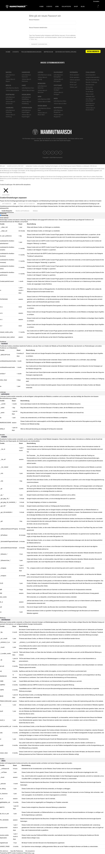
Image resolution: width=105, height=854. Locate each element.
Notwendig (4, 215)
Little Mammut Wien (60, 101)
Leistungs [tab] (3, 392)
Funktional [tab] (3, 341)
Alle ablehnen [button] (17, 184)
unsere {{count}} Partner (15, 166)
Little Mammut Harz (28, 88)
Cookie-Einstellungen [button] (6, 184)
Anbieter (35, 211)
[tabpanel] (52, 279)
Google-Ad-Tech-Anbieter (26, 203)
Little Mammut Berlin (12, 88)
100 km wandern (75, 80)
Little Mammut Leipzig (44, 75)
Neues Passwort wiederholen (38, 27)
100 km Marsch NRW (44, 101)
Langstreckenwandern (93, 77)
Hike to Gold (89, 94)
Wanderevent (90, 85)
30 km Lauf (73, 82)
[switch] (0, 343)
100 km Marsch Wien (60, 103)
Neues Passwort (34, 20)
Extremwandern (91, 75)
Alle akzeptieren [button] (26, 184)
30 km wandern (74, 75)
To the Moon (89, 91)
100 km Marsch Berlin (12, 90)
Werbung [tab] (2, 618)
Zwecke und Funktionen (22, 211)
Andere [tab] (2, 759)
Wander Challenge (91, 82)
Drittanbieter (6, 203)
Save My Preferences (16, 851)
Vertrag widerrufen (93, 51)
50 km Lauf (73, 85)
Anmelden (96, 1)
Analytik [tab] (2, 435)
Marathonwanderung (92, 80)
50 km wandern (74, 77)
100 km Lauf (73, 87)
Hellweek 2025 (90, 96)
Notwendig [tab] (3, 213)
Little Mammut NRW (44, 99)
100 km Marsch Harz (28, 90)
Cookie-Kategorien (7, 211)
